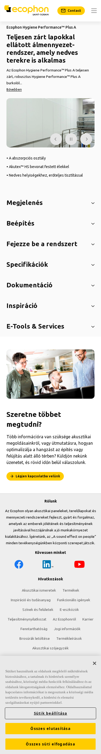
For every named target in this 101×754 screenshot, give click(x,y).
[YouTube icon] (79, 565)
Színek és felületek (37, 609)
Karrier (87, 619)
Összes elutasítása (50, 728)
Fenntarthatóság (33, 629)
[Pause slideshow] (71, 139)
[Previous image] (56, 139)
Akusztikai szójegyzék (50, 648)
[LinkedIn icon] (48, 565)
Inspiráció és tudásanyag (31, 600)
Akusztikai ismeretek (39, 590)
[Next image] (86, 139)
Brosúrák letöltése (34, 638)
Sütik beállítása (50, 713)
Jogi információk (67, 629)
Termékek (70, 590)
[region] (50, 705)
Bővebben (14, 89)
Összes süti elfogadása (50, 744)
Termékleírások (69, 638)
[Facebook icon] (18, 565)
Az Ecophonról (64, 619)
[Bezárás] (94, 663)
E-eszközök (69, 609)
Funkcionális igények (73, 600)
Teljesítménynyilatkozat (27, 619)
